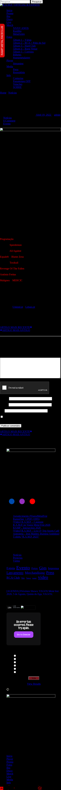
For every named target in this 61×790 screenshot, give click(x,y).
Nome (4, 398)
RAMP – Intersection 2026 (27, 527)
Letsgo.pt (30, 307)
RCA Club (13, 577)
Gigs (43, 568)
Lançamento (15, 573)
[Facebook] (12, 501)
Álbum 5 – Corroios (23, 51)
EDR (19, 662)
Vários (16, 560)
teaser (34, 578)
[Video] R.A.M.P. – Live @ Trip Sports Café (36, 530)
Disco (10, 19)
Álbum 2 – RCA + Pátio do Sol (29, 42)
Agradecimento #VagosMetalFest (30, 516)
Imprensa (53, 568)
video (43, 577)
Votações (17, 84)
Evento (7, 123)
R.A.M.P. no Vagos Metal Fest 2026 (31, 524)
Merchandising (35, 572)
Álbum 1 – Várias (22, 40)
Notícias (12, 92)
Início (9, 10)
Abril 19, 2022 (43, 114)
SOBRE (17, 87)
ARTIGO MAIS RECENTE (15, 327)
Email (4, 404)
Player (10, 60)
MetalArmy (19, 34)
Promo (10, 13)
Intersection (23, 659)
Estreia (11, 568)
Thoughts (22, 655)
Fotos (9, 37)
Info (9, 75)
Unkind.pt (18, 307)
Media (10, 66)
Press (15, 69)
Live (9, 22)
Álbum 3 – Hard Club (24, 45)
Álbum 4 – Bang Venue (25, 48)
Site (2, 410)
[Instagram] (22, 501)
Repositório (19, 72)
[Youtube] (32, 501)
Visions (21, 669)
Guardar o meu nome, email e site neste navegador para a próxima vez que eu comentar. (30, 418)
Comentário (7, 356)
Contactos (18, 78)
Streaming (18, 63)
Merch (10, 25)
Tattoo (28, 578)
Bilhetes (17, 54)
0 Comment (9, 120)
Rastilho (17, 31)
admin (57, 114)
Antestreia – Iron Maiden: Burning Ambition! (36, 533)
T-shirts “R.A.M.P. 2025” (26, 536)
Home (3, 92)
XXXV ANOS (21, 28)
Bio (8, 16)
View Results (34, 683)
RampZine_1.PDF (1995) (26, 519)
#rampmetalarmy (21, 57)
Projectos (17, 557)
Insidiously (22, 672)
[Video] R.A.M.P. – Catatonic (28, 522)
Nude (20, 665)
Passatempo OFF (22, 81)
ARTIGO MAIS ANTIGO (16, 330)
